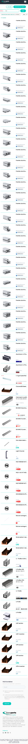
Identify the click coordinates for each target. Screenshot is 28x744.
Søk (23, 10)
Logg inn (9, 6)
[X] (11, 733)
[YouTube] (6, 733)
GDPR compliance (10, 740)
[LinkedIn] (4, 733)
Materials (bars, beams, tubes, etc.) (8, 14)
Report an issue (16, 741)
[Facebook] (8, 733)
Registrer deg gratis (20, 6)
